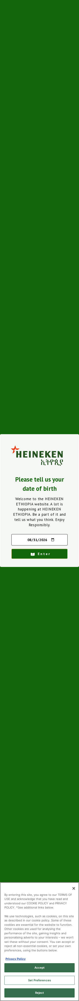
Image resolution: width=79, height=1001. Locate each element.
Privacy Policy (15, 959)
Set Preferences (39, 980)
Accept (39, 967)
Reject (39, 992)
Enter (44, 554)
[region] (39, 941)
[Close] (74, 888)
